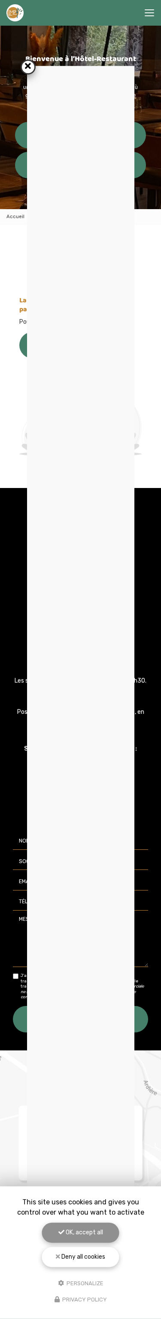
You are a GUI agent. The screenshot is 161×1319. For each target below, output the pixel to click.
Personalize (84, 1283)
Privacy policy (84, 1299)
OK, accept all (83, 1232)
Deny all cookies (82, 1256)
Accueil (15, 216)
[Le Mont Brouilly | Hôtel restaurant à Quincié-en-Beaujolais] (15, 12)
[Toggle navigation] (149, 13)
